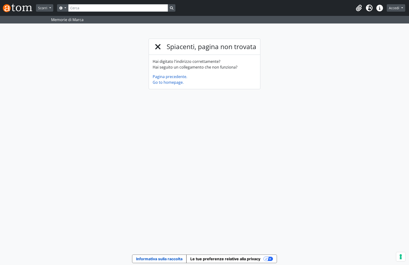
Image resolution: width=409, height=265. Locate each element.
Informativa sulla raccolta (159, 258)
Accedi (394, 8)
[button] (359, 8)
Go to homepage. (168, 82)
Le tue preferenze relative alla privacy (225, 258)
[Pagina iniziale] (19, 8)
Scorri (43, 8)
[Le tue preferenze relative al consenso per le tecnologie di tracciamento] (400, 256)
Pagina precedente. (170, 76)
